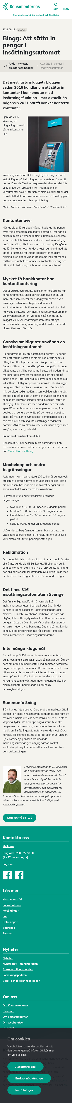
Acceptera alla (25, 1066)
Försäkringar (10, 910)
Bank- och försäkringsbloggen (21, 980)
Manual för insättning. (21, 451)
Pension (7, 933)
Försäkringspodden (15, 975)
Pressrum (8, 1011)
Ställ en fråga (16, 817)
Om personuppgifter (15, 1017)
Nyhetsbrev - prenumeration (20, 964)
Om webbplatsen (13, 1022)
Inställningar (24, 1090)
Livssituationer (12, 905)
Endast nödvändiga (29, 1078)
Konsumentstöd (12, 899)
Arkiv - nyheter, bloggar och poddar (21, 66)
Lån (5, 916)
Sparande (9, 927)
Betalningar (10, 922)
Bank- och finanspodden (18, 969)
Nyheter (8, 958)
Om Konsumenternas (15, 1005)
